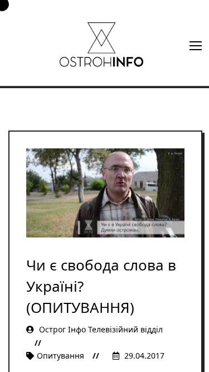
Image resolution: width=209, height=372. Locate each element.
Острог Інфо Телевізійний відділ (100, 329)
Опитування (60, 355)
